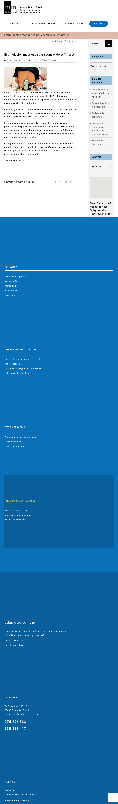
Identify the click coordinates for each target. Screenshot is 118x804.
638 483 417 (15, 729)
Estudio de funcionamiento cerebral (22, 359)
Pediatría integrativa (15, 277)
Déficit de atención (14, 446)
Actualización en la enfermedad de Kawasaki (100, 93)
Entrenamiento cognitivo (17, 373)
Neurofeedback (12, 364)
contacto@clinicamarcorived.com (22, 714)
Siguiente (70, 41)
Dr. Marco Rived (16, 645)
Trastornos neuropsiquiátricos (20, 437)
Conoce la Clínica (17, 640)
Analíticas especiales (15, 520)
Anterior (58, 41)
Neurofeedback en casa (17, 510)
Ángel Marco (12, 60)
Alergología (10, 286)
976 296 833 (15, 722)
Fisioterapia (11, 290)
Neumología (11, 281)
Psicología (10, 295)
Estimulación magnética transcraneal (48, 60)
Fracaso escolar (13, 442)
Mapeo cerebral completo (18, 515)
